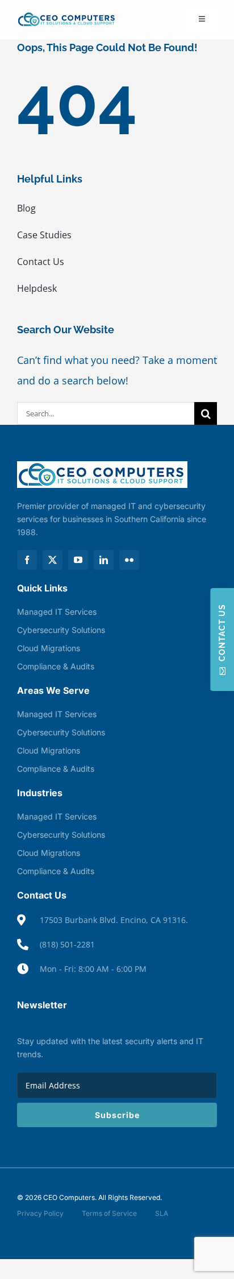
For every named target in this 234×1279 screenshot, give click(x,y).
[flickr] (129, 560)
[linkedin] (104, 560)
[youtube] (78, 560)
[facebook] (27, 560)
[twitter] (52, 560)
